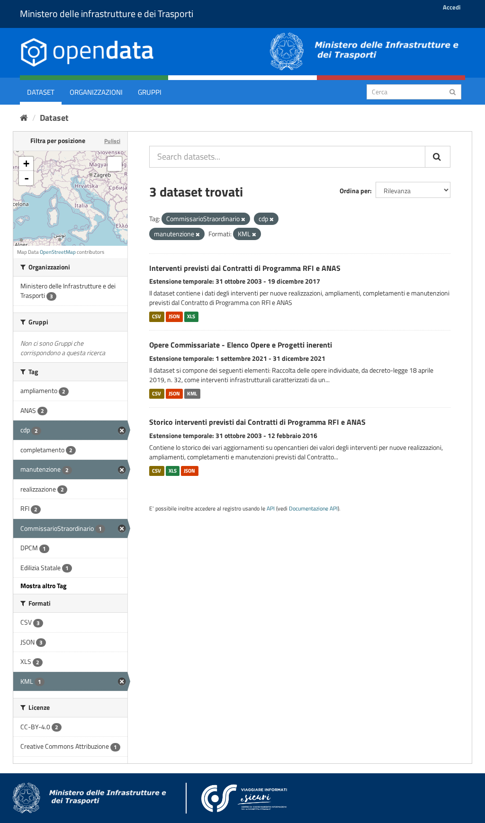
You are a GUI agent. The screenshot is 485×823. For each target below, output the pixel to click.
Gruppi (150, 92)
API (271, 508)
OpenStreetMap (58, 252)
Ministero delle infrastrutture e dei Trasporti (106, 13)
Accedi (451, 7)
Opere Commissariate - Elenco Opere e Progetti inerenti (240, 344)
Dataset (40, 92)
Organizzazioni (96, 92)
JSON (174, 316)
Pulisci (112, 140)
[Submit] (453, 91)
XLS (191, 316)
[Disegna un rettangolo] (115, 164)
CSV (156, 316)
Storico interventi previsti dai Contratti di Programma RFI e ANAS (257, 422)
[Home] (24, 117)
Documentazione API (313, 508)
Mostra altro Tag (43, 585)
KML (192, 393)
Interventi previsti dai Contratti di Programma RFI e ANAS (245, 268)
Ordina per (355, 191)
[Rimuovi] (243, 219)
